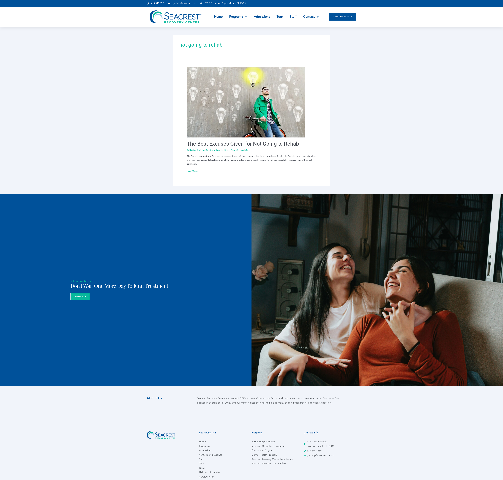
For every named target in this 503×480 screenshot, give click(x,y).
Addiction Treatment (206, 150)
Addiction (191, 150)
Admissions (262, 16)
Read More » (192, 170)
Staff (293, 16)
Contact (309, 16)
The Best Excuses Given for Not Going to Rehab (243, 144)
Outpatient (236, 150)
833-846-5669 (80, 297)
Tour (280, 16)
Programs (236, 16)
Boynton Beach (223, 150)
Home (218, 16)
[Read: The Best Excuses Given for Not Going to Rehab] (246, 102)
